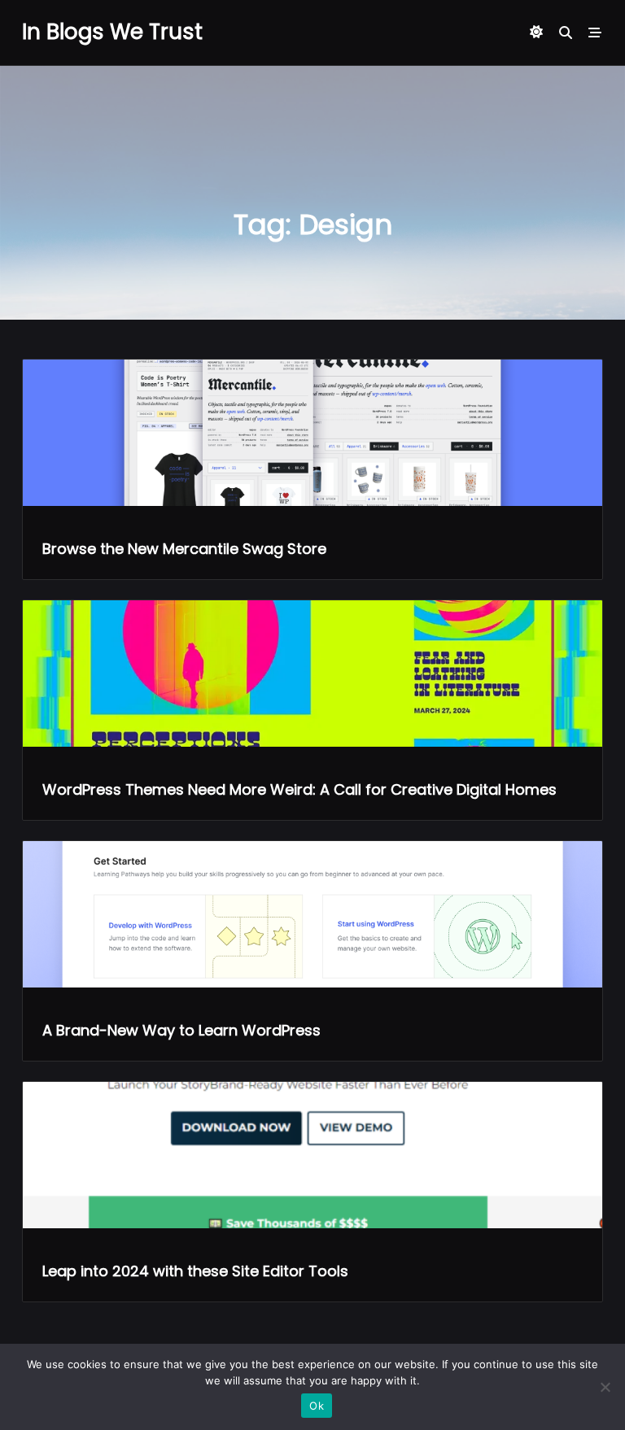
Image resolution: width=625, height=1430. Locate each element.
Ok (316, 1405)
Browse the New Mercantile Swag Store (184, 548)
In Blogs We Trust (112, 31)
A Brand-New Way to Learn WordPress (181, 1030)
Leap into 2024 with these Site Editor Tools (195, 1271)
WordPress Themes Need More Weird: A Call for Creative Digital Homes (299, 789)
